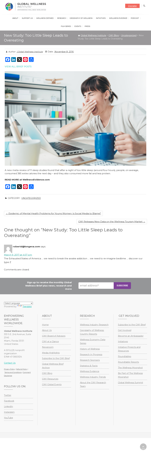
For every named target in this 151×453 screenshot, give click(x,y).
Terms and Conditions (13, 372)
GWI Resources (50, 379)
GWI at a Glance (50, 341)
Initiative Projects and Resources (129, 349)
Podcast (135, 18)
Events (77, 26)
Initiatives (101, 18)
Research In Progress (91, 354)
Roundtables (124, 356)
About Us (47, 330)
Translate (27, 306)
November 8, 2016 (64, 51)
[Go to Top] (143, 446)
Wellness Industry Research (94, 324)
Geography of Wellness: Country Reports (92, 332)
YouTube (8, 417)
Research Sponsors (90, 360)
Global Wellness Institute (30, 51)
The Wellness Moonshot (130, 367)
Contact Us (9, 363)
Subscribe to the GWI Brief (56, 358)
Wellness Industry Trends (93, 377)
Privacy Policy (9, 369)
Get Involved (124, 330)
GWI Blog (47, 373)
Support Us (27, 18)
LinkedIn (8, 406)
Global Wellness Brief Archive (53, 366)
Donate (132, 5)
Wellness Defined (45, 18)
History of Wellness (90, 349)
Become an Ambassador (130, 336)
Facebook (9, 401)
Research (61, 18)
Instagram (9, 412)
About (15, 18)
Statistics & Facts (88, 365)
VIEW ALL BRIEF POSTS (18, 66)
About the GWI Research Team (93, 384)
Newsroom (48, 347)
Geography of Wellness (81, 18)
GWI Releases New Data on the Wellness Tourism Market (111, 221)
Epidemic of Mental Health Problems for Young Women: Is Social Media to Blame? (53, 213)
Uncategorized (31, 198)
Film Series (66, 26)
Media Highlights (51, 352)
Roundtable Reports (128, 362)
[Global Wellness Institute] (26, 6)
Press (87, 26)
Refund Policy (21, 369)
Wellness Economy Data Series (92, 341)
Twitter (7, 395)
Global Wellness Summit (130, 382)
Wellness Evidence (118, 18)
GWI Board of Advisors (53, 336)
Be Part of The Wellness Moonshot (130, 375)
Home (45, 324)
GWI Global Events (51, 384)
